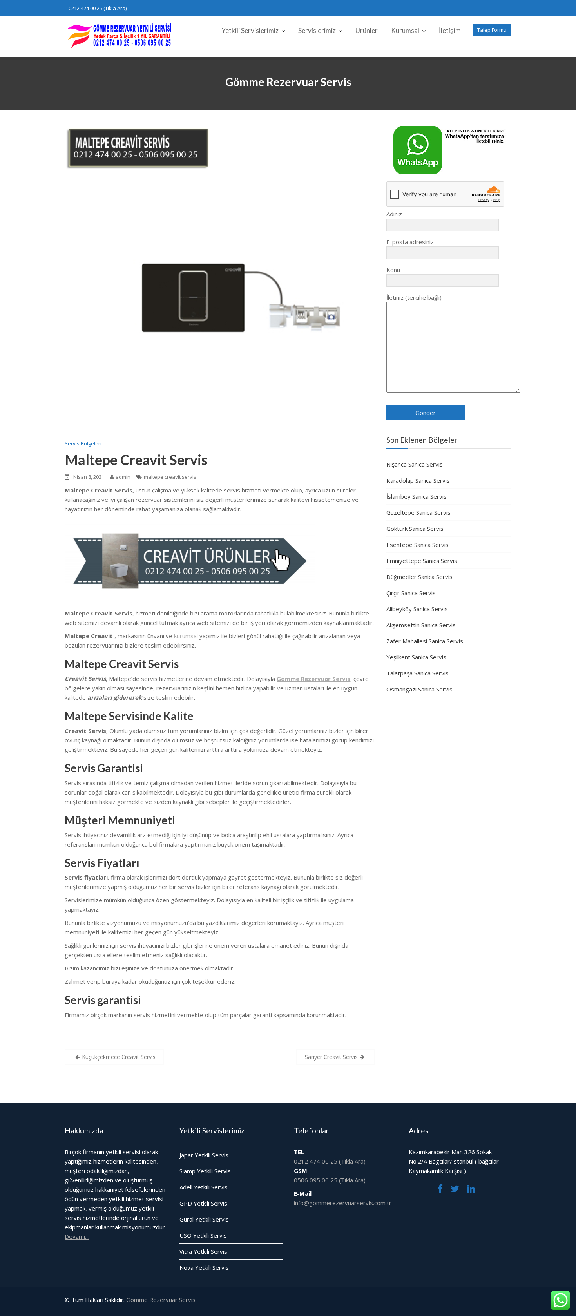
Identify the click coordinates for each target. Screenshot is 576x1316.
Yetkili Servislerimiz (250, 30)
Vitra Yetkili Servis (203, 1251)
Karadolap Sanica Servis (418, 480)
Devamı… (77, 1236)
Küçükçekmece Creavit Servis (119, 1057)
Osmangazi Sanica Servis (419, 689)
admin (123, 476)
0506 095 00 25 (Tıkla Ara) (330, 1180)
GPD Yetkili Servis (203, 1203)
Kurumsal (405, 30)
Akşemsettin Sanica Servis (421, 625)
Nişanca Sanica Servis (414, 464)
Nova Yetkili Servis (204, 1267)
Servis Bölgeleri (83, 443)
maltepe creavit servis (170, 476)
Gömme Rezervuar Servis (161, 1299)
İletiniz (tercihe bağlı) (414, 297)
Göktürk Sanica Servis (415, 528)
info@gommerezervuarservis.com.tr (342, 1203)
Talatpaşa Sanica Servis (417, 673)
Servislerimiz (317, 30)
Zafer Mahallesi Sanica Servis (424, 641)
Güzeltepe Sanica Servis (418, 512)
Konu (393, 269)
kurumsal (186, 636)
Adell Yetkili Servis (203, 1187)
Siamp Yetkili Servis (205, 1171)
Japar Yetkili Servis (203, 1155)
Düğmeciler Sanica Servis (419, 577)
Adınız (394, 214)
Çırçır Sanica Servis (411, 593)
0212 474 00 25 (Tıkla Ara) (98, 8)
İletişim (450, 30)
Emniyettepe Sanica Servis (421, 561)
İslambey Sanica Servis (416, 496)
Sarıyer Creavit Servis (331, 1057)
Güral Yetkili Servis (204, 1219)
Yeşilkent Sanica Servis (416, 657)
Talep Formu (492, 29)
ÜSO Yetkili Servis (203, 1235)
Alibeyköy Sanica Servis (417, 609)
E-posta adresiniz (410, 242)
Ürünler (366, 30)
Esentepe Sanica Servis (417, 544)
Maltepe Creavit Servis (136, 459)
